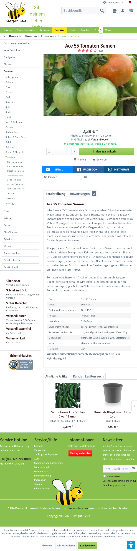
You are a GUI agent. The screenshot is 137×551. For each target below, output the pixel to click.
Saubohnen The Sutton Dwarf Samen (68, 414)
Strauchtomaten (15, 175)
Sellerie (10, 147)
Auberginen (12, 77)
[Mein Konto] (122, 10)
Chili (8, 87)
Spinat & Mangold (15, 152)
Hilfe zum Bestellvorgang (81, 446)
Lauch (9, 117)
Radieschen (12, 132)
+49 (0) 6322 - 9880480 (15, 459)
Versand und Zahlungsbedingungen (46, 452)
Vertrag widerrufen (80, 453)
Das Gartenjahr (11, 267)
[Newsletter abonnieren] (133, 468)
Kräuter (8, 218)
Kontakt (38, 446)
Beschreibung (55, 194)
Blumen (8, 64)
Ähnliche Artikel (56, 376)
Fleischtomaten (14, 161)
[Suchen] (102, 10)
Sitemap (38, 484)
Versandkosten (78, 508)
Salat (8, 142)
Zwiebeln (10, 198)
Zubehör (8, 239)
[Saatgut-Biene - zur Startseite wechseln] (16, 13)
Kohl (8, 107)
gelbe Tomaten (14, 179)
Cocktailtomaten (15, 166)
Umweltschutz (41, 471)
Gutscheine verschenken (17, 43)
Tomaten (10, 157)
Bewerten (101, 159)
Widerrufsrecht (42, 467)
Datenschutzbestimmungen (117, 480)
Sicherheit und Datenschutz (49, 462)
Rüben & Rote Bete (16, 137)
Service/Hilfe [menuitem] (113, 2)
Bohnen (10, 82)
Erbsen (9, 92)
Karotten (10, 102)
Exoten (7, 225)
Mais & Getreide (14, 122)
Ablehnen (47, 545)
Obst (6, 211)
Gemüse (8, 71)
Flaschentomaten (15, 170)
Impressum (40, 479)
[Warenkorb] (131, 10)
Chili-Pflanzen (11, 232)
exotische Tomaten (16, 188)
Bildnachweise (42, 488)
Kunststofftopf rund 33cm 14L (112, 414)
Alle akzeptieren (66, 545)
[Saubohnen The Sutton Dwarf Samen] (67, 395)
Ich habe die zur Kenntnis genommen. (119, 481)
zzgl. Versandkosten (97, 139)
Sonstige (10, 203)
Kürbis (9, 112)
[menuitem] (83, 10)
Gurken (9, 97)
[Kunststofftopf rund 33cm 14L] (112, 395)
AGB (36, 458)
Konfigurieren (87, 545)
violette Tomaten (15, 184)
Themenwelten (12, 253)
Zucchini (10, 193)
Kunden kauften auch (88, 376)
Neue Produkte (12, 50)
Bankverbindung (43, 475)
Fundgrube (9, 57)
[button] (131, 545)
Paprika (9, 127)
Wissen (109, 30)
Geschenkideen (12, 260)
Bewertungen (82, 194)
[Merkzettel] (114, 10)
